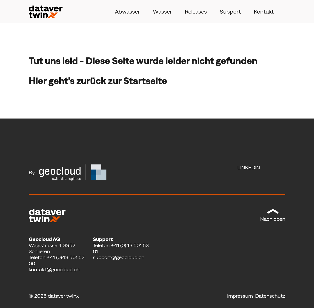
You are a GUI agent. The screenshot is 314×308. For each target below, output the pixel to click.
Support (230, 11)
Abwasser (127, 11)
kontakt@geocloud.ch (54, 269)
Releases (196, 11)
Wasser (162, 11)
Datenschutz (270, 296)
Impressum (240, 296)
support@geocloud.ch (118, 257)
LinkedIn (248, 167)
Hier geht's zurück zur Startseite (98, 80)
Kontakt (264, 11)
